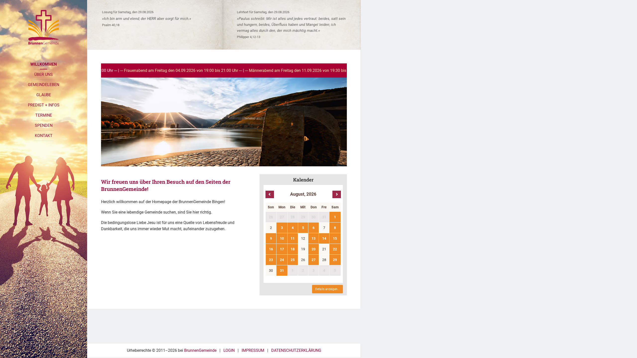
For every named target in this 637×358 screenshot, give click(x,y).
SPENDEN (44, 125)
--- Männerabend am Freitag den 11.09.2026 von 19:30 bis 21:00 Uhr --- (273, 70)
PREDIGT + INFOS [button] (43, 105)
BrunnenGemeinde (200, 350)
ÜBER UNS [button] (43, 74)
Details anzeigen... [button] (327, 289)
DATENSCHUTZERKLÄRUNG (296, 350)
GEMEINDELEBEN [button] (43, 84)
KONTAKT (44, 135)
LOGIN (229, 350)
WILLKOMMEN (43, 64)
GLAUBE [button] (43, 94)
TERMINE (43, 115)
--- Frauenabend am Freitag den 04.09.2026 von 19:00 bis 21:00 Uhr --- (148, 70)
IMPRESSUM (253, 350)
